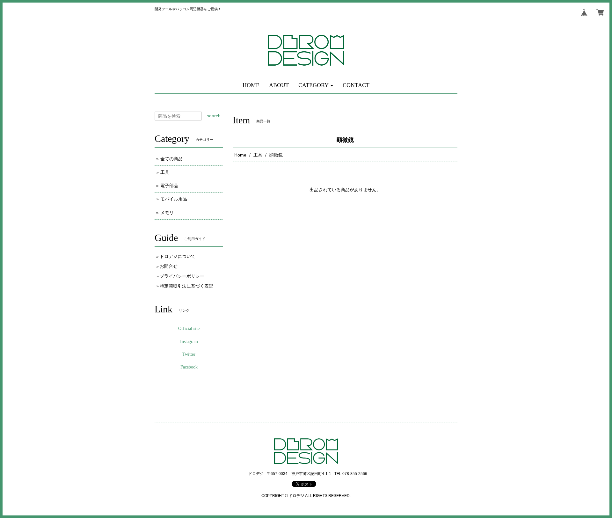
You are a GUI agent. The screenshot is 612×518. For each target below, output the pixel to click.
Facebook (189, 367)
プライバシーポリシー (182, 276)
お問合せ (169, 266)
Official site (189, 328)
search (214, 115)
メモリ (167, 212)
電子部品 (169, 185)
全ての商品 (171, 158)
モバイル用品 (173, 198)
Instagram (189, 341)
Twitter (188, 354)
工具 (257, 154)
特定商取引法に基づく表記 (186, 285)
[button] (316, 85)
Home (240, 154)
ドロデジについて (177, 256)
